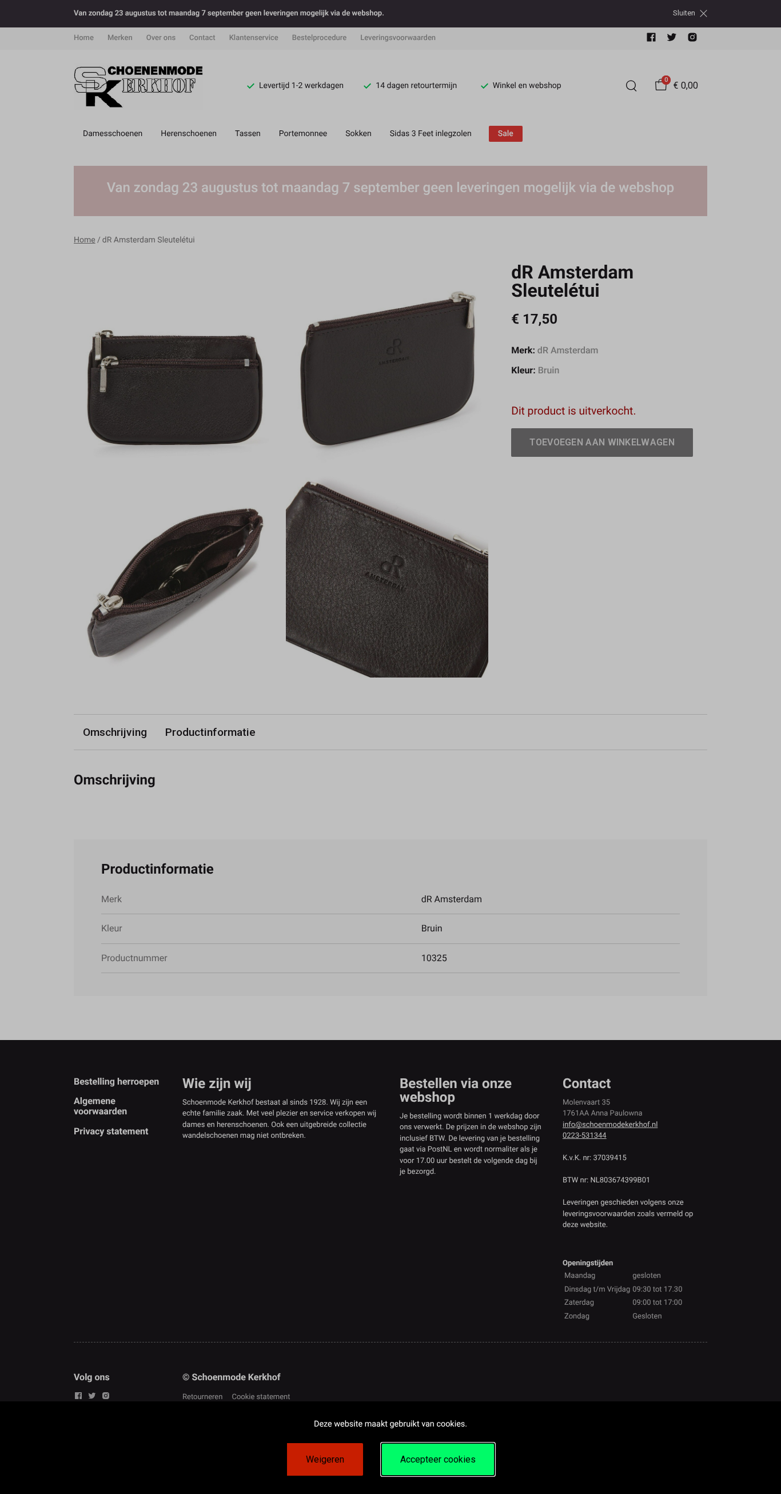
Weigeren (325, 1459)
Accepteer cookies (438, 1459)
